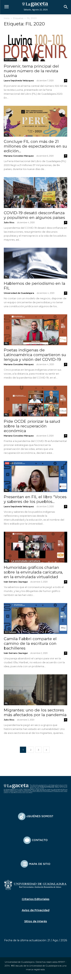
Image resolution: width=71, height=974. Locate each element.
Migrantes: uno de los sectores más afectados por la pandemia (35, 712)
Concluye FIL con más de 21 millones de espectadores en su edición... (35, 146)
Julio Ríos (9, 222)
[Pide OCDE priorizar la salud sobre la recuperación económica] (35, 401)
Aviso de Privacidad (35, 910)
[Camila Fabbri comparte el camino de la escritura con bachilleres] (35, 618)
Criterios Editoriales (35, 899)
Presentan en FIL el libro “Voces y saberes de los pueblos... (35, 499)
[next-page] (46, 750)
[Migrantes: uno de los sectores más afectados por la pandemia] (35, 689)
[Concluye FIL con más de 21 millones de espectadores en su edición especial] (35, 121)
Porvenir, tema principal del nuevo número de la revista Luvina (31, 71)
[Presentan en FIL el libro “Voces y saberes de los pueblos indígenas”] (35, 476)
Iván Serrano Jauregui (16, 581)
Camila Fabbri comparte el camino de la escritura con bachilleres (30, 643)
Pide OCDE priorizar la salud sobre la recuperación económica (32, 426)
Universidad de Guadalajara (19, 293)
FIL (6, 135)
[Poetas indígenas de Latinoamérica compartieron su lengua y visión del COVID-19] (35, 329)
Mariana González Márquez (19, 156)
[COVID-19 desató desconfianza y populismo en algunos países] (35, 192)
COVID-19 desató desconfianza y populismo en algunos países (34, 215)
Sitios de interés (35, 921)
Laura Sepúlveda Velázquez (19, 80)
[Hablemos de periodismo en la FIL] (35, 263)
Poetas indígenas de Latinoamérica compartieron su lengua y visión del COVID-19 (35, 355)
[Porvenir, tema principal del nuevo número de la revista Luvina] (35, 45)
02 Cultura (10, 59)
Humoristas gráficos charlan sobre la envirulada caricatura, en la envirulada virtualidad (33, 572)
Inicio (6, 18)
